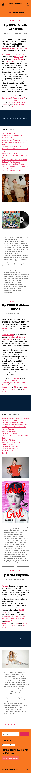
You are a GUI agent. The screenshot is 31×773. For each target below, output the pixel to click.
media (16, 696)
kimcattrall (7, 694)
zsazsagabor (8, 292)
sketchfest (7, 284)
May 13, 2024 (21, 313)
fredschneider (8, 255)
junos (17, 692)
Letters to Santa (19, 105)
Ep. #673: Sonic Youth (9, 434)
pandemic (19, 272)
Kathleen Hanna (8, 335)
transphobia (20, 707)
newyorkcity (8, 550)
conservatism (18, 678)
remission (13, 552)
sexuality (19, 282)
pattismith (7, 274)
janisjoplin (24, 261)
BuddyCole (7, 243)
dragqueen (11, 680)
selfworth (19, 554)
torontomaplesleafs (10, 707)
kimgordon (17, 546)
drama (23, 680)
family (18, 253)
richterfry (25, 276)
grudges (18, 686)
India (13, 690)
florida (18, 684)
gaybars (25, 684)
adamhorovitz (18, 527)
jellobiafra (7, 263)
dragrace (18, 680)
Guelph (6, 259)
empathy (15, 536)
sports (15, 703)
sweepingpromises (10, 558)
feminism (7, 538)
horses (6, 261)
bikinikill (14, 529)
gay (21, 684)
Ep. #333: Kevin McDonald (11, 153)
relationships (23, 700)
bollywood (13, 674)
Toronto (6, 288)
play (19, 274)
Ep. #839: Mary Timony (10, 420)
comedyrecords (15, 245)
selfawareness (20, 552)
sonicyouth (21, 556)
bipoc (24, 672)
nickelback (11, 698)
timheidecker (22, 286)
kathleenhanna (8, 546)
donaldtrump (18, 534)
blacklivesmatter (23, 529)
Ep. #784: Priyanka (15, 575)
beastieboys (8, 529)
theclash (14, 286)
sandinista (7, 280)
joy (16, 544)
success (20, 703)
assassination (24, 237)
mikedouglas (8, 271)
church (18, 676)
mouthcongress (17, 271)
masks (24, 267)
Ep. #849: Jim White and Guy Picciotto (15, 418)
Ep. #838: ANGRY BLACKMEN (12, 423)
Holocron (15, 259)
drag (5, 680)
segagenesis (21, 702)
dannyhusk (15, 249)
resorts (6, 702)
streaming (14, 284)
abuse (6, 527)
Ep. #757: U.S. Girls (8, 440)
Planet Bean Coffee (19, 98)
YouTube (11, 713)
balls (20, 672)
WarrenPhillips (17, 290)
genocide (7, 540)
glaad (18, 257)
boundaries (16, 531)
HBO (10, 259)
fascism (12, 684)
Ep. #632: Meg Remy (9, 444)
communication (9, 678)
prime (27, 274)
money (20, 548)
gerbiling (7, 257)
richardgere (17, 276)
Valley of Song (19, 57)
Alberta (11, 672)
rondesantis (12, 702)
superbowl (7, 705)
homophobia (22, 259)
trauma (17, 560)
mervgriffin (7, 269)
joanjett (12, 544)
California (24, 531)
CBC (17, 243)
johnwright (22, 263)
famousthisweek (20, 682)
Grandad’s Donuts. (11, 100)
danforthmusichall (22, 247)
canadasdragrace (9, 676)
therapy (6, 560)
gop (13, 686)
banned (6, 239)
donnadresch (8, 536)
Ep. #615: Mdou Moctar (10, 447)
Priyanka (5, 586)
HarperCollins (15, 540)
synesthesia (7, 286)
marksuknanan (8, 696)
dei (27, 249)
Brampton (21, 239)
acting (6, 672)
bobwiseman (13, 239)
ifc (19, 261)
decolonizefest (8, 534)
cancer (14, 243)
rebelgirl (6, 552)
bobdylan (7, 674)
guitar (23, 686)
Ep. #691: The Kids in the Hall (12, 136)
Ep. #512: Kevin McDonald (11, 147)
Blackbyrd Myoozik (10, 381)
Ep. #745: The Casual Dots (11, 442)
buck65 (21, 241)
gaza (26, 538)
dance (25, 678)
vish (9, 33)
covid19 (17, 533)
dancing (22, 533)
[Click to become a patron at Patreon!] (15, 758)
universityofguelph (15, 709)
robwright (18, 278)
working (14, 562)
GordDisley (24, 257)
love (12, 694)
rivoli (5, 278)
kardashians (8, 265)
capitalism (7, 533)
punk (5, 276)
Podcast (18, 21)
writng (20, 562)
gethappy (13, 257)
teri (17, 558)
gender (20, 255)
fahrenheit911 (8, 253)
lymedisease (8, 548)
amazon (16, 237)
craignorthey (24, 245)
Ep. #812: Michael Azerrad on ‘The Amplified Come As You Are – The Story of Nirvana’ (14, 427)
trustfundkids (24, 560)
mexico (20, 696)
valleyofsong (8, 290)
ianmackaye (21, 542)
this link (5, 329)
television (18, 705)
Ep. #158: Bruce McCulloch (11, 171)
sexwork (6, 556)
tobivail (11, 560)
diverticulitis (8, 251)
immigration (8, 690)
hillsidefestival (13, 688)
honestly (14, 542)
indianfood (7, 692)
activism (11, 527)
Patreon (16, 96)
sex (15, 282)
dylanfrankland (17, 251)
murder (25, 271)
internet (6, 544)
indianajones (20, 690)
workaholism (8, 562)
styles (20, 284)
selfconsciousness (9, 554)
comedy (6, 245)
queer (12, 700)
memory (15, 548)
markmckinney (16, 267)
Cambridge (20, 674)
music (25, 696)
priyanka (6, 700)
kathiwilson (20, 544)
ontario (17, 698)
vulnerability (16, 711)
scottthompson (8, 282)
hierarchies (22, 540)
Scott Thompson (19, 55)
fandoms (7, 684)
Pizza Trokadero (16, 617)
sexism (24, 554)
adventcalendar (9, 237)
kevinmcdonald (17, 265)
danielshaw (7, 249)
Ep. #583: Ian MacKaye (10, 449)
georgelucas (8, 686)
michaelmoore (16, 269)
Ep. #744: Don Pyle (8, 134)
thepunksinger (23, 558)
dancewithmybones (10, 247)
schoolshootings (16, 280)
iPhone (13, 692)
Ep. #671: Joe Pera (8, 138)
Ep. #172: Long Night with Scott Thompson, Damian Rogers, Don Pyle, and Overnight (15, 166)
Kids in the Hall (12, 61)
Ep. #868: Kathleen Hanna (15, 307)
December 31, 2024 (21, 33)
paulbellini (14, 274)
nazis (5, 698)
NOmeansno (8, 272)
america (16, 672)
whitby (6, 713)
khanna (22, 692)
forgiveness (14, 538)
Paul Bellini (6, 55)
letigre (23, 546)
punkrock (10, 276)
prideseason (24, 698)
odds (13, 272)
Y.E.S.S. (10, 103)
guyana (6, 688)
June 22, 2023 (21, 579)
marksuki (17, 694)
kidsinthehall (8, 267)
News (12, 21)
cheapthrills (23, 243)
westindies (23, 711)
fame (14, 253)
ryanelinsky (24, 278)
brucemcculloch (9, 241)
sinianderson (14, 556)
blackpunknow (8, 531)
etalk (12, 682)
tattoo (13, 705)
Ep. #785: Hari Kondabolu (11, 431)
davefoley (22, 249)
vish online (11, 107)
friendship (21, 538)
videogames (8, 711)
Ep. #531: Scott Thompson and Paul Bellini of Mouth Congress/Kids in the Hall (15, 142)
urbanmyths (13, 288)
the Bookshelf (7, 98)
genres (25, 255)
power (23, 274)
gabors (15, 255)
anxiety (26, 527)
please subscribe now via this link (15, 48)
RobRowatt (11, 278)
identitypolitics (13, 261)
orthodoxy (15, 550)
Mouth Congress (18, 59)
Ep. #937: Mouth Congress (15, 27)
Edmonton (7, 682)
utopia (19, 288)
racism (16, 700)
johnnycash (14, 263)
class (12, 533)
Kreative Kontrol (15, 4)
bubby (16, 241)
